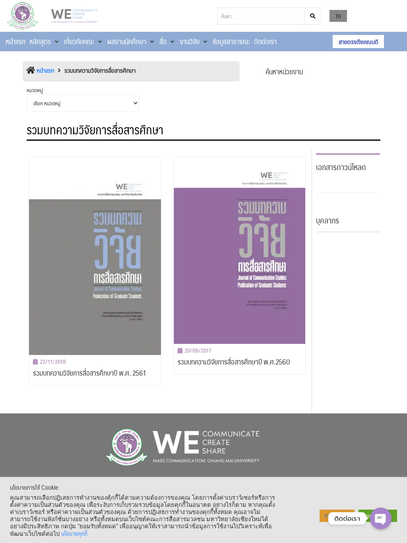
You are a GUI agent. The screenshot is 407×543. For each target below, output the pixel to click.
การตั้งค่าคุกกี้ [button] (337, 515)
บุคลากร (327, 220)
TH (338, 16)
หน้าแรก (45, 70)
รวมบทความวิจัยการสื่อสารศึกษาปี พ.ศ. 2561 (89, 373)
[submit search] (313, 16)
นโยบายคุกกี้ (74, 533)
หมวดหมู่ (35, 89)
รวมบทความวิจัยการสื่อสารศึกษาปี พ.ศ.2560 (234, 362)
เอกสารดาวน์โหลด (341, 167)
